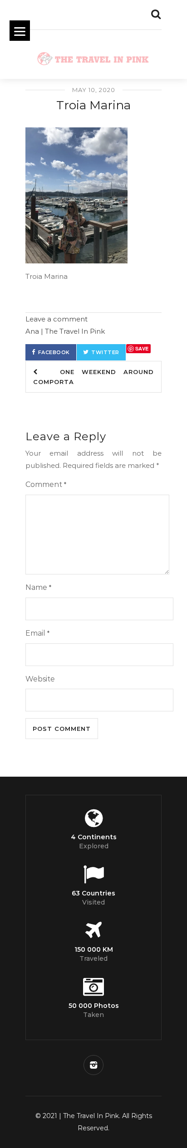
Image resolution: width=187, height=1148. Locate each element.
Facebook (54, 352)
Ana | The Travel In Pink (65, 331)
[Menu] (20, 30)
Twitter (105, 352)
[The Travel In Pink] (93, 56)
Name (38, 587)
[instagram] (93, 1065)
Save (142, 348)
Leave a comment (56, 319)
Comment (45, 484)
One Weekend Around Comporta (93, 376)
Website (40, 679)
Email (37, 633)
